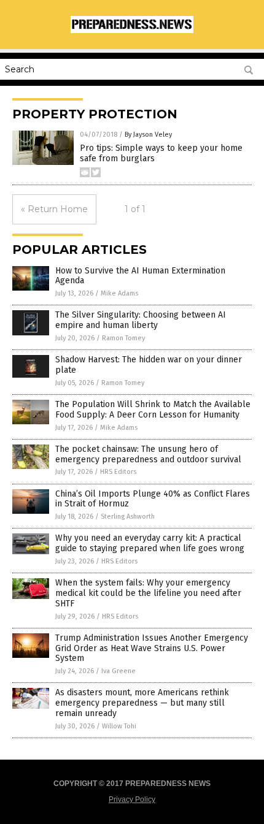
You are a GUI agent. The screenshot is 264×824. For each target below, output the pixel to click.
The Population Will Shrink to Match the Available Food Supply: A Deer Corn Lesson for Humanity (152, 409)
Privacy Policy (132, 799)
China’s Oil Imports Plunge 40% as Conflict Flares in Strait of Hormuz (152, 499)
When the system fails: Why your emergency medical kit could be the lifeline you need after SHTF (148, 593)
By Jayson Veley (148, 135)
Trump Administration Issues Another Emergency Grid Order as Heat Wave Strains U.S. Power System (151, 648)
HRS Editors (118, 472)
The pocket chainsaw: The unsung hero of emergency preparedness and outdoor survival (148, 454)
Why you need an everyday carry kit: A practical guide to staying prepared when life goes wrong (149, 543)
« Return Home (54, 209)
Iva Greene (118, 671)
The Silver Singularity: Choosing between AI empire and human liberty (140, 320)
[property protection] (132, 30)
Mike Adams (119, 293)
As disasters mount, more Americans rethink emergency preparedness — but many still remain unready (142, 703)
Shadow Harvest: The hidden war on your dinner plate (148, 364)
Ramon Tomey (123, 338)
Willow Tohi (119, 726)
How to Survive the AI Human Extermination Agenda (140, 275)
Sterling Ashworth (128, 517)
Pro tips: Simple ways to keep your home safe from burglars (161, 153)
